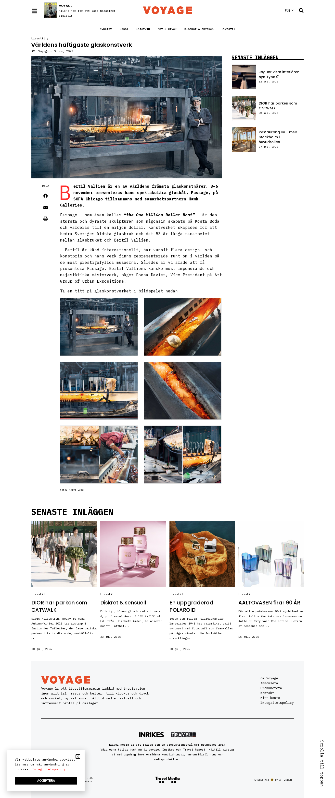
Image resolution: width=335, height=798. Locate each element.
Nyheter (106, 29)
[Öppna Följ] (292, 10)
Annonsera (269, 683)
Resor (124, 29)
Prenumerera (271, 688)
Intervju (143, 29)
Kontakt (267, 693)
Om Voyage (269, 678)
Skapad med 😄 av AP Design (273, 779)
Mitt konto (270, 698)
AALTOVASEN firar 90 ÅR (269, 602)
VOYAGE (65, 5)
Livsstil (228, 29)
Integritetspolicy (277, 703)
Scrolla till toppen (322, 763)
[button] (45, 195)
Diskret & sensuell (123, 602)
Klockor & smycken (199, 29)
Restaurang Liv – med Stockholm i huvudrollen (278, 137)
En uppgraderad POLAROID (191, 606)
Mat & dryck (167, 29)
